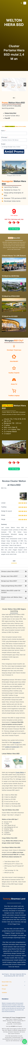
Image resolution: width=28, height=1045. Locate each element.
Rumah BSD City (7, 982)
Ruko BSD (5, 985)
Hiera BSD (17, 106)
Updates (4, 992)
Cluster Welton (19, 772)
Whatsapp (4, 137)
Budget (3, 144)
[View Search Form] (21, 3)
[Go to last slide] (3, 84)
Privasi (4, 989)
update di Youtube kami (12, 747)
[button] (24, 1026)
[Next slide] (25, 84)
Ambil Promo (14, 151)
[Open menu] (24, 3)
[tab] (13, 97)
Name (3, 130)
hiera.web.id (16, 742)
